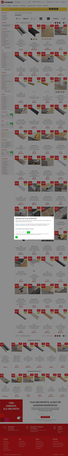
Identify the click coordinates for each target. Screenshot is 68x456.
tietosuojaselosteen (35, 234)
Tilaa (28, 232)
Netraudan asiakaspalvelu (20, 224)
